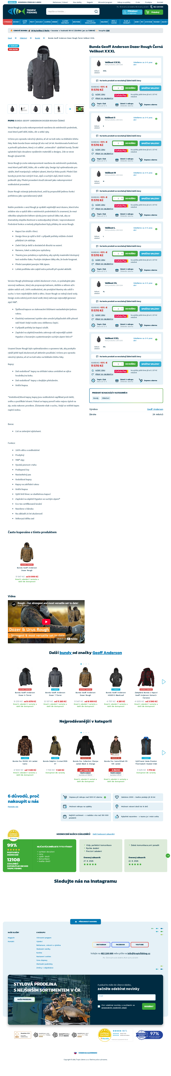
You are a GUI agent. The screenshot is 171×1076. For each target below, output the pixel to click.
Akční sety (25, 22)
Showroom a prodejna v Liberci (25, 2)
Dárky (137, 22)
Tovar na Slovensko (87, 1052)
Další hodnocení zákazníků (104, 834)
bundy (66, 653)
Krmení (54, 22)
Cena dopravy (41, 960)
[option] (12, 109)
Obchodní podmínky (44, 964)
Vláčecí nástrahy (65, 22)
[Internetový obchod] (22, 11)
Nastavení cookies (43, 956)
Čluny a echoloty (126, 22)
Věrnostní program (105, 2)
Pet (142, 22)
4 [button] (88, 664)
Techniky (156, 22)
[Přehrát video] (80, 109)
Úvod (10, 38)
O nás (138, 2)
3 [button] (86, 664)
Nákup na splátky (123, 2)
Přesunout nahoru (88, 921)
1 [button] (81, 664)
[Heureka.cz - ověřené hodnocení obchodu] (13, 835)
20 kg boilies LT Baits (40, 30)
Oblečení (104, 22)
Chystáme (148, 22)
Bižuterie (76, 22)
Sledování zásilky (43, 949)
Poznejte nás (13, 806)
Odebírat (148, 1006)
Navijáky (39, 22)
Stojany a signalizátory (90, 22)
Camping (47, 22)
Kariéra (39, 952)
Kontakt (160, 2)
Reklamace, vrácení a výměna (48, 945)
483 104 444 (107, 953)
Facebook (120, 944)
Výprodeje (8, 22)
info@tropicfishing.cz (139, 953)
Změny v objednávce (44, 967)
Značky (164, 22)
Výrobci (39, 941)
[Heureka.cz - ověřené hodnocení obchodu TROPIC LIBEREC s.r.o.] (115, 1035)
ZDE (108, 30)
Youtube (140, 944)
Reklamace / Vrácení (60, 2)
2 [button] (83, 664)
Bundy (37, 38)
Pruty (32, 22)
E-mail (101, 996)
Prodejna (148, 2)
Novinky (16, 22)
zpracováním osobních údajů (114, 1007)
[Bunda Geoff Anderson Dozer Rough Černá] (12, 109)
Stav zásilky (77, 2)
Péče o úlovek (114, 22)
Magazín (90, 2)
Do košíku (130, 88)
